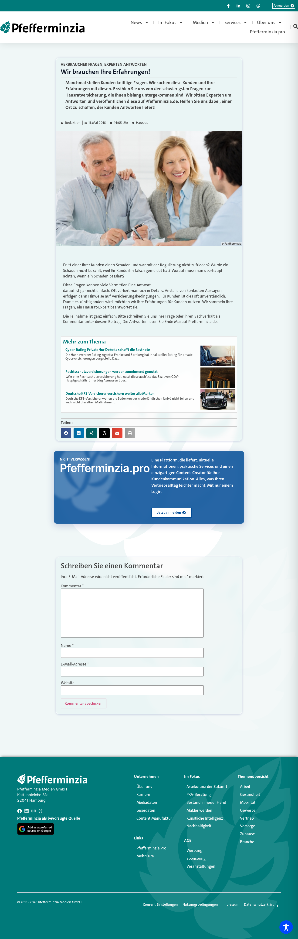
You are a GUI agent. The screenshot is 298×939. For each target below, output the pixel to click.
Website (67, 683)
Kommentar (72, 586)
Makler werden (199, 810)
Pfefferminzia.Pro (151, 848)
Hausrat (142, 123)
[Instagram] (33, 811)
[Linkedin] (26, 811)
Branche (247, 841)
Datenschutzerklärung (261, 904)
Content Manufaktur (154, 818)
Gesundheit (250, 794)
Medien (200, 22)
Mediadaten (146, 802)
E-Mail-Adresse (75, 664)
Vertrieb (247, 818)
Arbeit (245, 786)
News (136, 22)
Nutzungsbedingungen (200, 904)
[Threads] (40, 811)
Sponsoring (196, 858)
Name (67, 646)
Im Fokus (167, 22)
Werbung (194, 850)
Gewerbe (248, 810)
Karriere (143, 794)
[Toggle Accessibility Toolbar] (286, 927)
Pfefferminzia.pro (267, 32)
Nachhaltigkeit (198, 825)
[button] (66, 433)
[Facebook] (19, 811)
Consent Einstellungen (160, 904)
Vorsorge (247, 825)
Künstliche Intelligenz (204, 818)
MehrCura (145, 856)
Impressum (231, 904)
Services (232, 22)
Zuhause (247, 833)
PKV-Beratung (198, 794)
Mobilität (247, 802)
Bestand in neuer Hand (206, 802)
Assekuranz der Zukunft (206, 786)
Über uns (266, 22)
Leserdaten (145, 810)
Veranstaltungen (200, 866)
